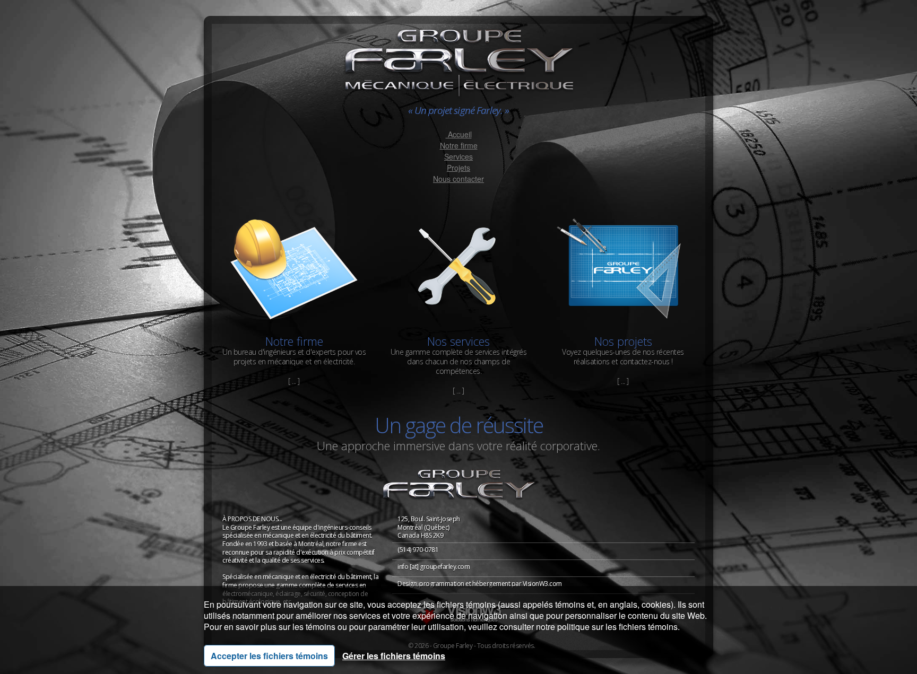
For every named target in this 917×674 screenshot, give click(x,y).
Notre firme (459, 145)
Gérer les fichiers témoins (393, 656)
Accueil (459, 134)
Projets (458, 167)
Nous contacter (458, 178)
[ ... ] (294, 381)
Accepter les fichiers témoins (269, 656)
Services (458, 156)
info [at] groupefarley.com (433, 566)
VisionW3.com (542, 583)
